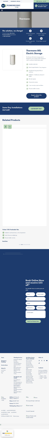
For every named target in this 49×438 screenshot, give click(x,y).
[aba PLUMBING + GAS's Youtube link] (46, 360)
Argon (18, 416)
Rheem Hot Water (29, 369)
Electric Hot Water (29, 360)
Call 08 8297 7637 (36, 109)
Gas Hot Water (28, 362)
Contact (2, 371)
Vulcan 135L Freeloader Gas (10, 229)
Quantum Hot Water (29, 377)
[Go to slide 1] (19, 244)
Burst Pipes (15, 360)
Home (2, 357)
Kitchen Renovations (17, 368)
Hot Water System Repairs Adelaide (30, 358)
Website (14, 416)
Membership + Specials (15, 1)
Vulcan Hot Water (29, 374)
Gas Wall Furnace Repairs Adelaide (18, 390)
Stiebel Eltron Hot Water (30, 380)
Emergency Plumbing (3, 361)
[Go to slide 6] (25, 244)
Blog (2, 372)
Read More (5, 241)
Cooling (15, 373)
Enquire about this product (36, 95)
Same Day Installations (12, 108)
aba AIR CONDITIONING (11, 410)
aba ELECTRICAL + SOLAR (5, 412)
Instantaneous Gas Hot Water (30, 368)
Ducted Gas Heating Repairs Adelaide (17, 385)
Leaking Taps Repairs (17, 364)
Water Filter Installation (17, 372)
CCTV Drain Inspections (17, 363)
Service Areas (4, 365)
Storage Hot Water (29, 364)
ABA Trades (5, 1)
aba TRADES (3, 410)
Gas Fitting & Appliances (18, 382)
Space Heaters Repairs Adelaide (17, 392)
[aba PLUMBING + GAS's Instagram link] (44, 360)
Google (41, 375)
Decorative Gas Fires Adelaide (17, 388)
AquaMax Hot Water (29, 376)
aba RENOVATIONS (4, 414)
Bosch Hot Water (29, 370)
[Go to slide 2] (20, 244)
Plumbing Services (18, 357)
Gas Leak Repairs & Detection (17, 380)
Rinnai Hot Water (29, 373)
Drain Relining (16, 362)
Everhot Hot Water (29, 381)
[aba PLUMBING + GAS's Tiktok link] (39, 363)
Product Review (45, 378)
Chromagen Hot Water (29, 378)
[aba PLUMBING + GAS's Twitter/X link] (41, 360)
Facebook (41, 377)
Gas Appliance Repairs (17, 383)
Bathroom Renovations (17, 367)
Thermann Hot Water (29, 382)
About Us (3, 368)
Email (45, 375)
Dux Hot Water (28, 372)
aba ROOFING (13, 412)
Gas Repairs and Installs (18, 377)
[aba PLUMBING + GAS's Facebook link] (39, 360)
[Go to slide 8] (28, 244)
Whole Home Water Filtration (17, 370)
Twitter (41, 378)
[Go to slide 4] (23, 244)
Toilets (15, 366)
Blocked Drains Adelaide (18, 359)
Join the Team (3, 370)
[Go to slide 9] (29, 244)
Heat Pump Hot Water (29, 365)
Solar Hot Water (28, 363)
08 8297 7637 (16, 401)
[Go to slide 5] (24, 244)
